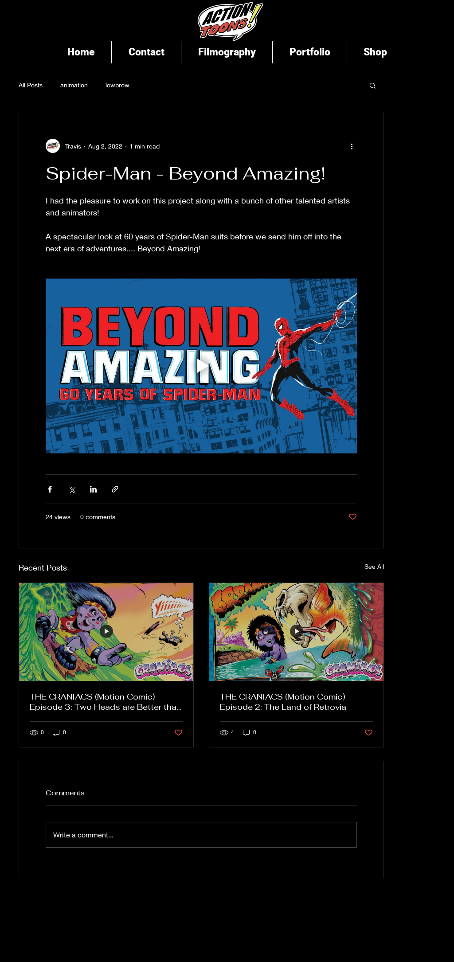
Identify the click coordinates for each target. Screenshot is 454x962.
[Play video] (201, 366)
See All (374, 566)
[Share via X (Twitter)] (71, 489)
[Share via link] (115, 489)
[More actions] (351, 146)
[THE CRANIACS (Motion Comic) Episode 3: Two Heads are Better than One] (106, 632)
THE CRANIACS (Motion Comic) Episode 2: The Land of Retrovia (283, 702)
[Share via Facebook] (50, 489)
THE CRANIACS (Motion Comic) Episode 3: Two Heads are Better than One (105, 702)
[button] (372, 85)
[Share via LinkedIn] (93, 489)
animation (74, 85)
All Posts (31, 85)
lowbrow (117, 85)
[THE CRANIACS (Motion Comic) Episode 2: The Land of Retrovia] (296, 632)
